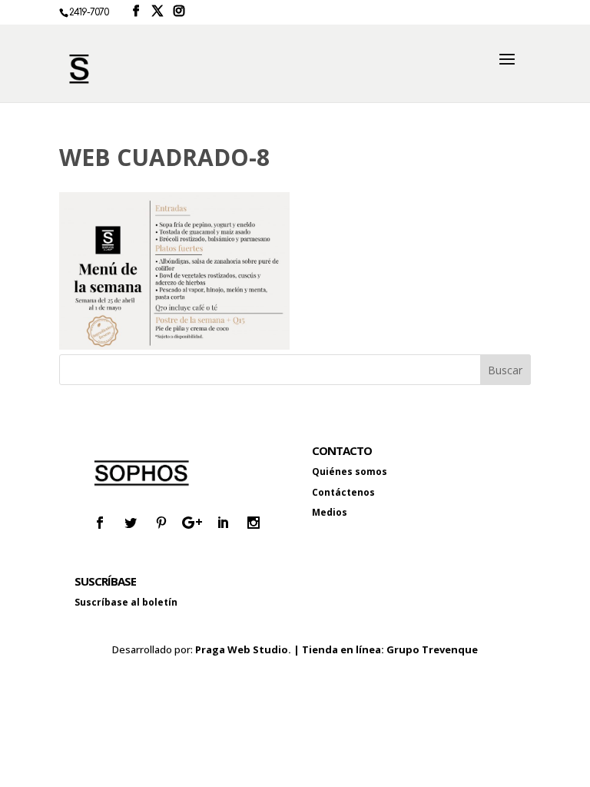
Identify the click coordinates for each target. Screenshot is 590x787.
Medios (329, 512)
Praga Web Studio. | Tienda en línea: (290, 649)
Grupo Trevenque (432, 649)
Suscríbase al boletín (126, 602)
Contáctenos (343, 492)
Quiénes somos (349, 471)
